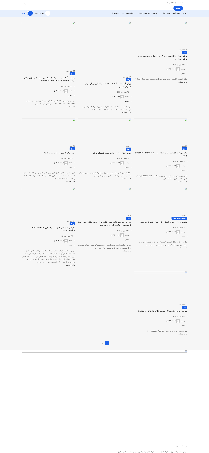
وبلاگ (184, 52)
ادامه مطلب (182, 82)
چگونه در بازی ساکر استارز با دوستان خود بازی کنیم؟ (163, 222)
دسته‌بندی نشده (181, 218)
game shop (171, 69)
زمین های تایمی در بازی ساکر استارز (58, 152)
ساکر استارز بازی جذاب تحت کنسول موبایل (111, 152)
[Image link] (104, 394)
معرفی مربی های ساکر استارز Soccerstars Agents (162, 311)
